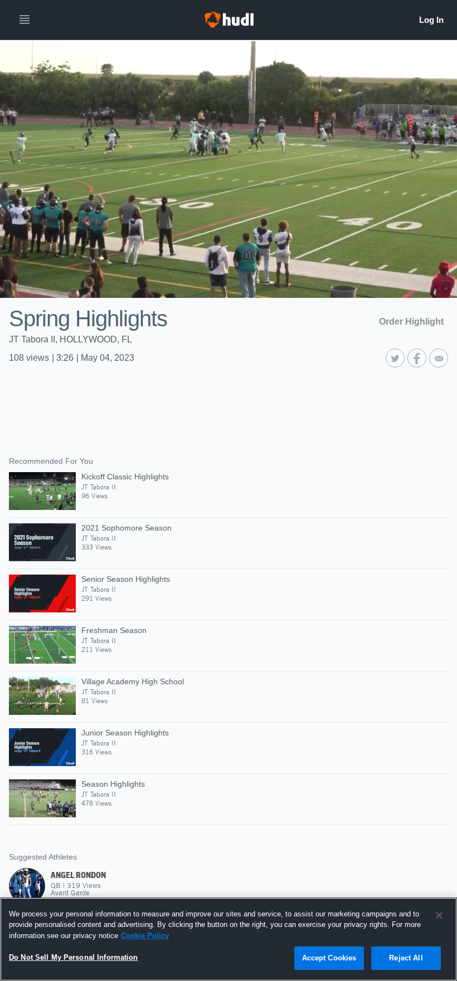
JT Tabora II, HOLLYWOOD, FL (70, 339)
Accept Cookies (329, 958)
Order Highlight (411, 321)
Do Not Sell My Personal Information (73, 957)
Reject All (405, 958)
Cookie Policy (145, 935)
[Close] (439, 915)
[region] (228, 939)
